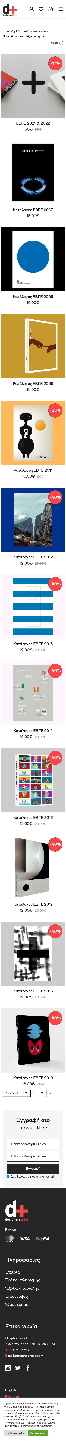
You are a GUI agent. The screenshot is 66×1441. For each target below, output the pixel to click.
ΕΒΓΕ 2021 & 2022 (33, 123)
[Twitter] (28, 1368)
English (10, 1390)
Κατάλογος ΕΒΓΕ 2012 (33, 557)
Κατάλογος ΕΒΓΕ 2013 (33, 644)
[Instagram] (8, 1368)
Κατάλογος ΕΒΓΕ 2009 (33, 384)
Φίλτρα (53, 42)
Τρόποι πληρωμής (22, 1280)
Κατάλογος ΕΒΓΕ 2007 (33, 210)
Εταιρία (12, 1272)
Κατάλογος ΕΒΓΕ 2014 (33, 731)
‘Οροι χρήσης (18, 1305)
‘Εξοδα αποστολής (22, 1288)
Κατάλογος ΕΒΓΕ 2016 (33, 818)
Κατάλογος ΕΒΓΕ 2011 (33, 471)
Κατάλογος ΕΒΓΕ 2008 (33, 297)
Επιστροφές (16, 1296)
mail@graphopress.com (25, 1355)
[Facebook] (18, 1368)
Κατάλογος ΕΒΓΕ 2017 (33, 904)
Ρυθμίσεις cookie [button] (15, 1433)
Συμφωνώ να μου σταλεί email (32, 1176)
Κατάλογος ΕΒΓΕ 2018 (33, 991)
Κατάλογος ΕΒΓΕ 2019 (33, 1078)
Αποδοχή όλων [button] (37, 1433)
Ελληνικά (12, 1396)
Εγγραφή (33, 1168)
